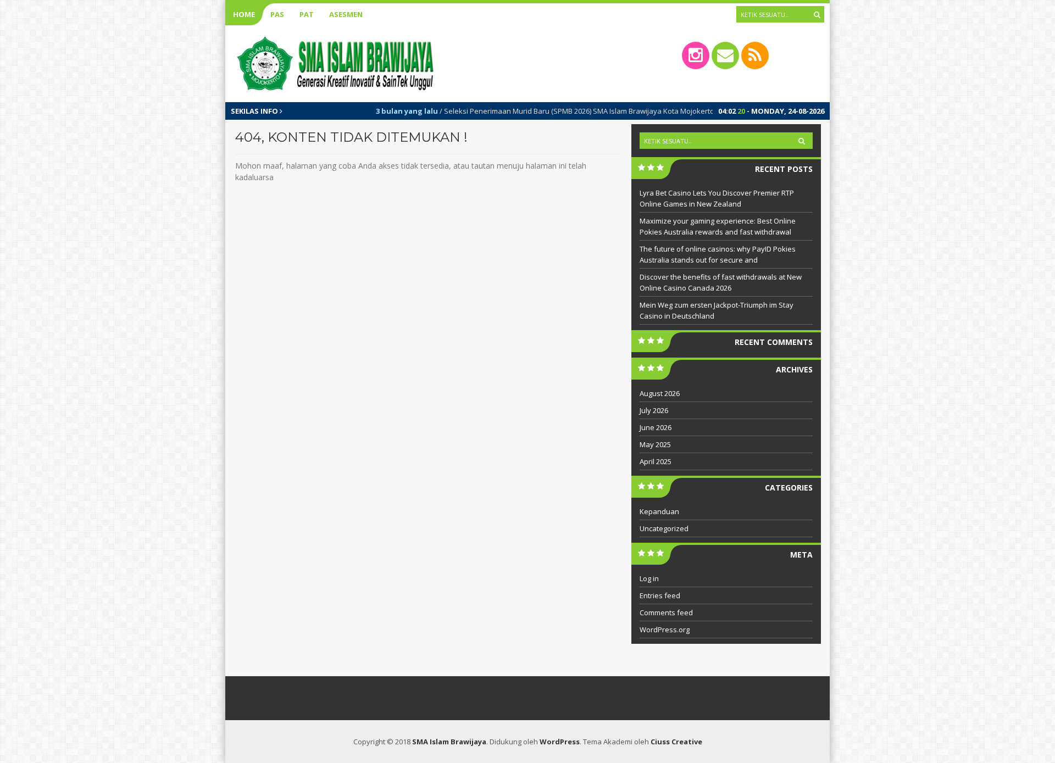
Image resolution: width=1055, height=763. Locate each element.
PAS (277, 14)
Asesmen (346, 14)
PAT (306, 14)
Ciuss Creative (676, 742)
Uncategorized (664, 528)
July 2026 (654, 410)
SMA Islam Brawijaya (449, 742)
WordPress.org (665, 629)
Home (244, 14)
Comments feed (666, 612)
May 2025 (655, 444)
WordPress (560, 742)
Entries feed (660, 595)
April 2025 (655, 461)
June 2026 (655, 427)
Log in (649, 578)
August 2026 (660, 393)
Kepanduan (659, 511)
